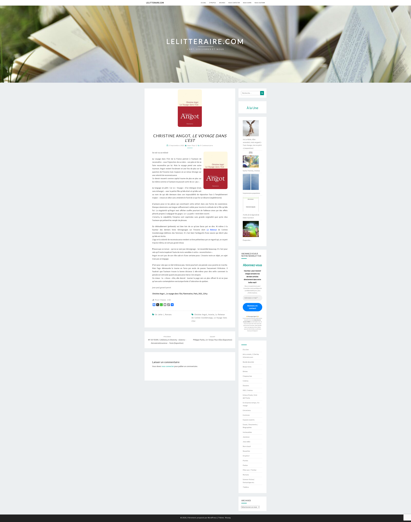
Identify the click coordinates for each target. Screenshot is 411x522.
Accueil (203, 3)
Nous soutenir (260, 3)
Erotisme (246, 415)
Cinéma (245, 381)
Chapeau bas (247, 376)
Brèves (245, 371)
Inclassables (247, 432)
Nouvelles (246, 451)
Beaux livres (247, 367)
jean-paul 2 (192, 145)
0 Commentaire (206, 145)
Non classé (247, 446)
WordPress (212, 518)
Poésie (245, 465)
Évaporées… (247, 240)
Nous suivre (247, 3)
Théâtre (246, 487)
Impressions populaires (251, 193)
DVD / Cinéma (248, 390)
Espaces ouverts (249, 420)
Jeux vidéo (246, 442)
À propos (212, 3)
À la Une (246, 349)
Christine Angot (200, 314)
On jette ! (159, 314)
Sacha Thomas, (251, 171)
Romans (168, 314)
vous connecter (168, 366)
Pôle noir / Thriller (249, 470)
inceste (211, 314)
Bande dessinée (248, 362)
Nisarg (228, 518)
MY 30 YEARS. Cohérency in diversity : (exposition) (167, 340)
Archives (222, 3)
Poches (245, 460)
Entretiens (247, 410)
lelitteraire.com (155, 2)
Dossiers (246, 385)
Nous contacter (234, 3)
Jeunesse (246, 437)
